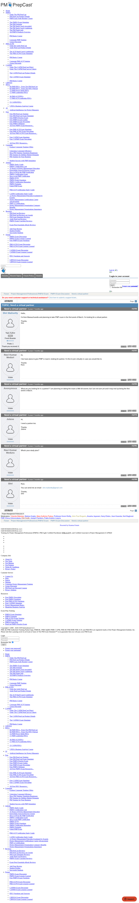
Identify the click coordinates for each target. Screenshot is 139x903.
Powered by (64, 525)
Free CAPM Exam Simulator (20, 137)
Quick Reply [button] (124, 346)
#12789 (134, 479)
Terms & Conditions (12, 567)
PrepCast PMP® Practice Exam (16, 624)
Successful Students (16, 233)
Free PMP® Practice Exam (19, 118)
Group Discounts (15, 42)
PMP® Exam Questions (18, 180)
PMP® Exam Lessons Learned (20, 238)
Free (7, 112)
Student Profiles (15, 231)
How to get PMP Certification (20, 176)
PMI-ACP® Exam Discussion (20, 244)
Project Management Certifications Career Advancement (29, 841)
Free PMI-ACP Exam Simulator (20, 129)
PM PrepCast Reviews (17, 213)
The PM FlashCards (16, 30)
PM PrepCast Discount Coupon (16, 588)
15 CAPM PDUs (15, 102)
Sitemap (8, 582)
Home (8, 11)
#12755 (134, 309)
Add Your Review (16, 229)
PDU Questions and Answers (20, 256)
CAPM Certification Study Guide (21, 194)
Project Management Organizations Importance (26, 209)
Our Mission (9, 563)
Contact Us (9, 576)
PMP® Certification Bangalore (20, 182)
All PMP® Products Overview (20, 32)
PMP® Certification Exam (19, 174)
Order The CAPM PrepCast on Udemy (23, 69)
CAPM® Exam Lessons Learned (21, 252)
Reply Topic (8, 301)
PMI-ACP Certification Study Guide (22, 190)
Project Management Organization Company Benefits (28, 845)
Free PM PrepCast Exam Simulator (22, 116)
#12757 (134, 350)
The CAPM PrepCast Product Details (22, 73)
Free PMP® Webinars (17, 124)
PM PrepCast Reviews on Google (21, 215)
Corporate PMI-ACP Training (20, 61)
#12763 (134, 384)
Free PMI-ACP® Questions (14, 601)
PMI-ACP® (10, 44)
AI (7, 108)
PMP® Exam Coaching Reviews (21, 221)
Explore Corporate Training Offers (21, 147)
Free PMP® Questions (13, 599)
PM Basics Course (16, 36)
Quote (134, 346)
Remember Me (117, 287)
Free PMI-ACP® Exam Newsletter (22, 131)
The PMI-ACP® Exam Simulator (21, 53)
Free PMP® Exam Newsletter (20, 122)
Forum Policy (29, 276)
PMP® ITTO (14, 178)
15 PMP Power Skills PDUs (19, 90)
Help (7, 578)
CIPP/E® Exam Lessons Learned (21, 262)
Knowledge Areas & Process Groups (22, 170)
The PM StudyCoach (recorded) (21, 26)
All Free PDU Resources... (19, 143)
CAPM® (9, 65)
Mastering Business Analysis (15, 607)
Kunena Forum (74, 525)
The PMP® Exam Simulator (19, 22)
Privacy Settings (10, 590)
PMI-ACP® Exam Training (14, 618)
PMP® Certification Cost (18, 166)
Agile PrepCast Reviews (18, 219)
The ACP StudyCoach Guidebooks (22, 51)
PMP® (8, 13)
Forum (8, 235)
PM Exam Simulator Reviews (20, 217)
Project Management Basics (14, 605)
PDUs (8, 85)
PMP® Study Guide (16, 164)
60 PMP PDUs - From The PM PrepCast (24, 87)
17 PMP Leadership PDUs (19, 92)
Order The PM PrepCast (18, 14)
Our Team (8, 561)
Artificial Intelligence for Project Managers (24, 110)
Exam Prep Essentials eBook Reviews (23, 225)
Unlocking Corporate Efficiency (21, 151)
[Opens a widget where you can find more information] (129, 899)
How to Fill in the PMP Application (22, 172)
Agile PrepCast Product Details (20, 48)
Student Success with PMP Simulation (23, 161)
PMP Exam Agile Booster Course (21, 18)
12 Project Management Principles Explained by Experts (29, 839)
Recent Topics (15, 276)
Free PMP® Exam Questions (20, 240)
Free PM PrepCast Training (19, 114)
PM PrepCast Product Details (20, 16)
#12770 (134, 415)
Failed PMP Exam (16, 186)
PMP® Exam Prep (11, 622)
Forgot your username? (130, 286)
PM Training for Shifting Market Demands (24, 155)
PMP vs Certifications (17, 203)
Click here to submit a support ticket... (63, 298)
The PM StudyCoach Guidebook (21, 28)
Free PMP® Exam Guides (19, 120)
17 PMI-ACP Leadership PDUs (20, 98)
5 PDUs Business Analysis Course (21, 106)
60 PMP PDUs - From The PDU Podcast (24, 88)
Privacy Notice (10, 569)
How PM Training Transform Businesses (24, 153)
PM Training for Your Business (20, 157)
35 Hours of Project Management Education (25, 168)
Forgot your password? (13, 648)
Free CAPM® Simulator (13, 603)
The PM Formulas (16, 24)
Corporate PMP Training (18, 40)
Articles (8, 163)
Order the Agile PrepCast (18, 46)
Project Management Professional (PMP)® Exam (30, 294)
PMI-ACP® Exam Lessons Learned (22, 246)
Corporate (9, 145)
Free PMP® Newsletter (13, 597)
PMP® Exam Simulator (13, 614)
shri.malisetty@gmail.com (52, 488)
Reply (129, 346)
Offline (10, 336)
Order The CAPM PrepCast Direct (21, 67)
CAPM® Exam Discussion (19, 250)
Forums (5, 276)
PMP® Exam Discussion (18, 237)
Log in (4, 644)
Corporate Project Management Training (19, 584)
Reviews (9, 211)
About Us (8, 559)
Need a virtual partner (80, 294)
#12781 (134, 446)
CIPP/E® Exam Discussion (19, 260)
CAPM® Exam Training (13, 620)
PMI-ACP (65, 533)
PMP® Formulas (15, 184)
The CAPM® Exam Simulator (20, 77)
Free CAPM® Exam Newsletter (21, 139)
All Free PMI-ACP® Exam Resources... (23, 133)
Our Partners (9, 565)
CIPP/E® (9, 83)
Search (39, 276)
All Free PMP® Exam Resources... (22, 125)
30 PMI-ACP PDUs (16, 96)
